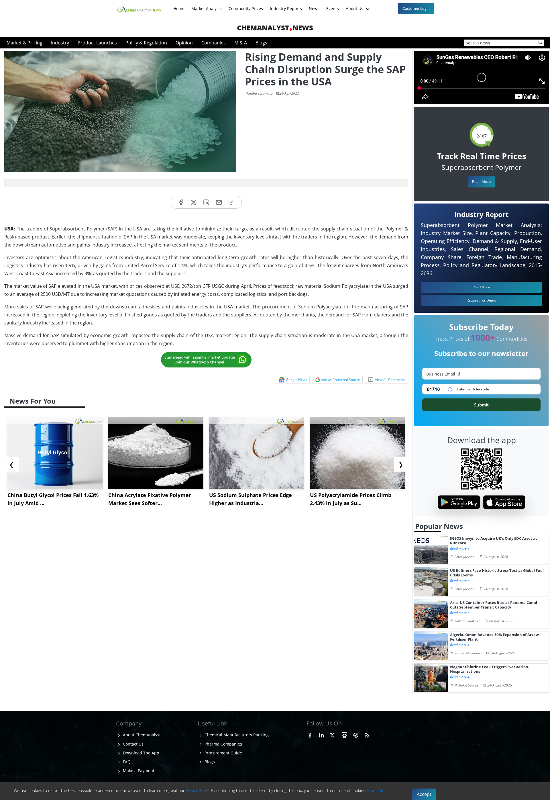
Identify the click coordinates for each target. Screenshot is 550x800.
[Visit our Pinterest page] (356, 734)
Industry (60, 43)
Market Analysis (206, 5)
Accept (424, 794)
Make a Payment (138, 770)
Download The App (140, 753)
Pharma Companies (222, 744)
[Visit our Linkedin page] (321, 734)
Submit (481, 405)
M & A (240, 43)
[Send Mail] (219, 202)
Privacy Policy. (198, 790)
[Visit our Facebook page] (310, 734)
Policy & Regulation (146, 43)
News (314, 5)
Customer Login (416, 8)
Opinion (184, 43)
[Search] (540, 43)
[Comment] (231, 202)
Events (332, 5)
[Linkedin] (206, 202)
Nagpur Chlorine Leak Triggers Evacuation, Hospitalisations (489, 669)
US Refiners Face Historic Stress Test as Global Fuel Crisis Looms (497, 572)
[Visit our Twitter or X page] (332, 734)
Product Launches (97, 43)
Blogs (261, 43)
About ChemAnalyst (141, 735)
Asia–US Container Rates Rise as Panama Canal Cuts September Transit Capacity (493, 605)
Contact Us (133, 744)
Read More (481, 181)
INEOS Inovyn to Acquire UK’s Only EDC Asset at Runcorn (493, 540)
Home (178, 5)
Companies (213, 43)
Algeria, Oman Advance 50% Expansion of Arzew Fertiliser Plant (494, 637)
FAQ (126, 761)
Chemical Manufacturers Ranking (236, 735)
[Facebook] (181, 202)
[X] (193, 202)
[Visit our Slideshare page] (344, 734)
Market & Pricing (24, 43)
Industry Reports (286, 5)
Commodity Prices (246, 5)
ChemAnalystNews (275, 27)
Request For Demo (481, 300)
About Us (355, 5)
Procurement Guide (222, 753)
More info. (376, 790)
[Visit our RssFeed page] (367, 734)
